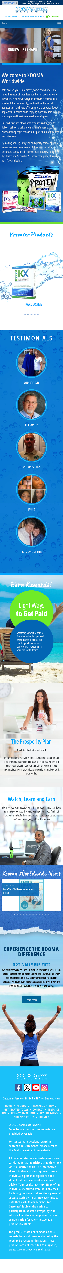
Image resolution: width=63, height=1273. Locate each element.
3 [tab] (27, 314)
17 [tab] (38, 914)
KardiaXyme (33, 304)
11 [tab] (38, 314)
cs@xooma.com (51, 1098)
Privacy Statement (23, 1113)
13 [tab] (32, 914)
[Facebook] (18, 1087)
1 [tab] (24, 314)
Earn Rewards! (31, 585)
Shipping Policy (24, 1117)
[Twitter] (27, 1087)
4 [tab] (28, 314)
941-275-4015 (54, 3)
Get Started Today (16, 1109)
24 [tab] (48, 914)
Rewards (39, 1106)
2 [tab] (25, 314)
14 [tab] (33, 914)
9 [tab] (35, 314)
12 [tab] (30, 914)
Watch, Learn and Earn (31, 799)
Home (8, 1106)
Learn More (31, 1000)
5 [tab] (20, 914)
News (52, 1106)
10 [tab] (37, 314)
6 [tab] (31, 314)
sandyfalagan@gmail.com (36, 3)
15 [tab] (35, 914)
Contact (38, 1109)
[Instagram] (44, 1087)
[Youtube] (36, 1087)
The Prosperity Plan (31, 741)
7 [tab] (23, 914)
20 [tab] (42, 914)
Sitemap (44, 1117)
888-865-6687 (31, 1098)
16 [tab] (36, 914)
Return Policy (49, 1113)
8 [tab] (34, 314)
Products (23, 1106)
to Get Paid (31, 609)
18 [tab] (39, 914)
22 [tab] (45, 914)
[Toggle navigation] (31, 23)
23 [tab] (46, 914)
